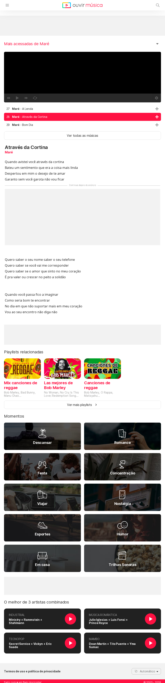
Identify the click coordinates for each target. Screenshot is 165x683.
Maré (9, 152)
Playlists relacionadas (23, 352)
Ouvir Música (82, 5)
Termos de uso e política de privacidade (32, 671)
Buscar (158, 5)
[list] (82, 117)
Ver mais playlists (79, 405)
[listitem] (82, 109)
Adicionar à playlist (157, 108)
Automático (147, 671)
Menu (7, 5)
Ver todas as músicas (82, 136)
